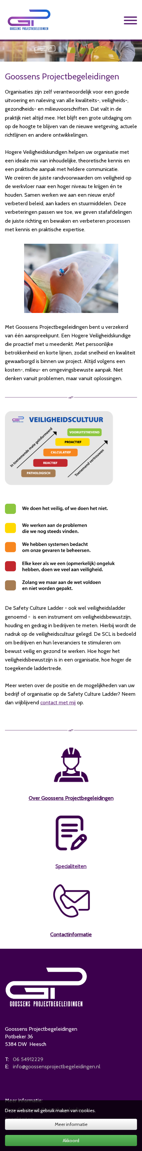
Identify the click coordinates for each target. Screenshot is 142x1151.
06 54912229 (28, 1059)
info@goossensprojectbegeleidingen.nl (56, 1066)
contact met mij (58, 702)
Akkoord (71, 1140)
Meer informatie (71, 1124)
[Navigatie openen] (130, 22)
